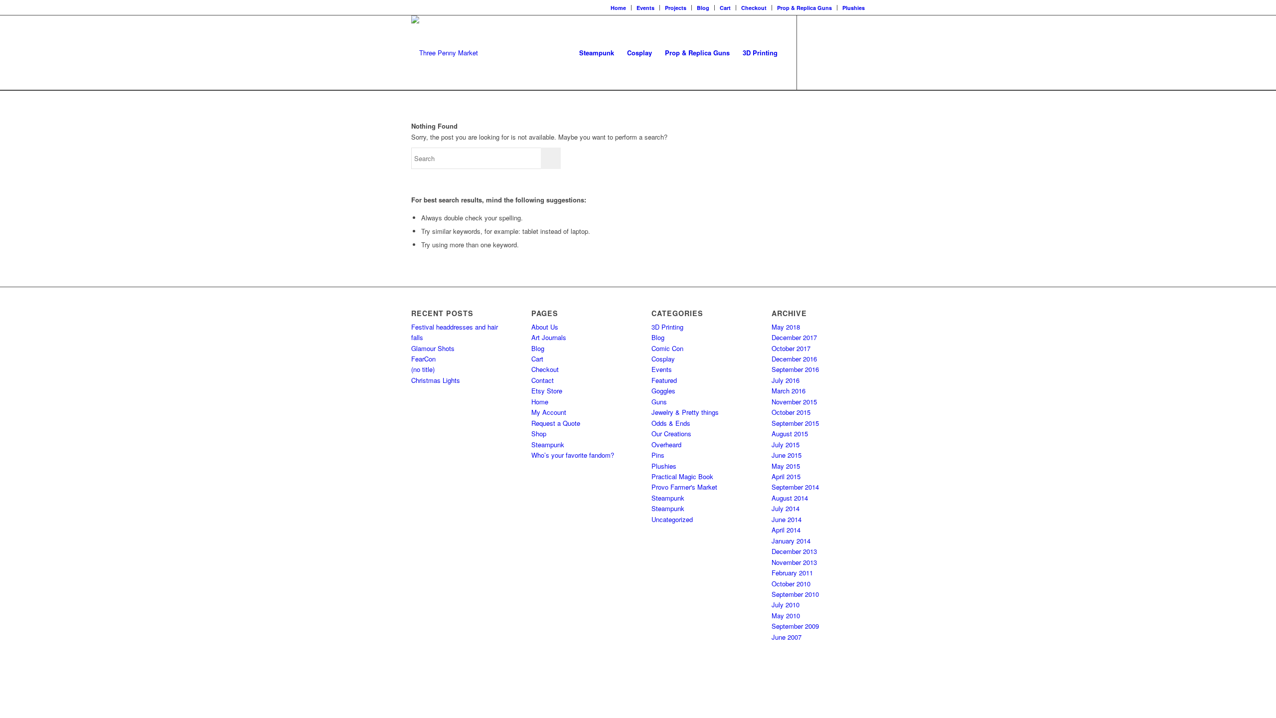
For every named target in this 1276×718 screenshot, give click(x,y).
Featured (664, 380)
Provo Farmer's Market (684, 487)
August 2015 (790, 433)
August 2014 (790, 498)
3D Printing (667, 327)
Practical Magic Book (682, 476)
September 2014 (795, 487)
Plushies (853, 7)
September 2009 (795, 626)
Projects (675, 7)
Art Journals (548, 337)
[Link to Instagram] (827, 52)
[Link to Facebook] (812, 52)
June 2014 (786, 519)
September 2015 (795, 423)
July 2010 (785, 604)
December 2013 (794, 551)
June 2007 (786, 637)
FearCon (423, 358)
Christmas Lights (435, 380)
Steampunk (547, 444)
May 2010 (786, 615)
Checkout (754, 7)
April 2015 (786, 476)
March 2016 (788, 390)
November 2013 (794, 562)
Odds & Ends (670, 423)
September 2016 (795, 369)
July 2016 (785, 380)
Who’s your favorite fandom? (572, 455)
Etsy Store (546, 390)
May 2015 (786, 466)
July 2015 (785, 444)
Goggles (663, 390)
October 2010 (791, 583)
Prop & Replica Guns (804, 7)
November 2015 (794, 401)
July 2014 (785, 508)
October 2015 (791, 412)
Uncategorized (672, 519)
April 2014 (786, 530)
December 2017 (794, 337)
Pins (657, 455)
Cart (725, 7)
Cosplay (663, 358)
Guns (659, 401)
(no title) (423, 369)
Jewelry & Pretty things (685, 412)
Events (645, 7)
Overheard (666, 444)
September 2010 (795, 594)
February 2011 (792, 572)
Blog (703, 7)
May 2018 (786, 327)
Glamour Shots (433, 348)
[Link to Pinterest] (857, 52)
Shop (538, 433)
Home (618, 7)
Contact (542, 380)
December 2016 (794, 358)
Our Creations (671, 433)
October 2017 (791, 348)
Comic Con (667, 348)
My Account (548, 412)
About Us (544, 327)
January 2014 (791, 540)
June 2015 (786, 455)
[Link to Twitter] (842, 52)
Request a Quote (555, 423)
